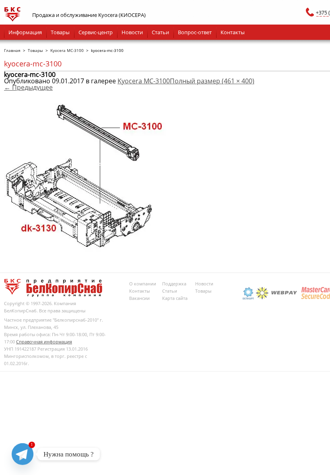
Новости (132, 32)
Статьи (160, 32)
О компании (142, 284)
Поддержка (174, 284)
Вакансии (139, 298)
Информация (25, 32)
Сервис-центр (95, 32)
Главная (12, 50)
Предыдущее (28, 87)
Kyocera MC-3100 (67, 50)
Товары (60, 32)
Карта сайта (175, 298)
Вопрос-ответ (195, 32)
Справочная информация (44, 342)
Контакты (233, 32)
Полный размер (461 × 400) (212, 80)
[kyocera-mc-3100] (97, 249)
